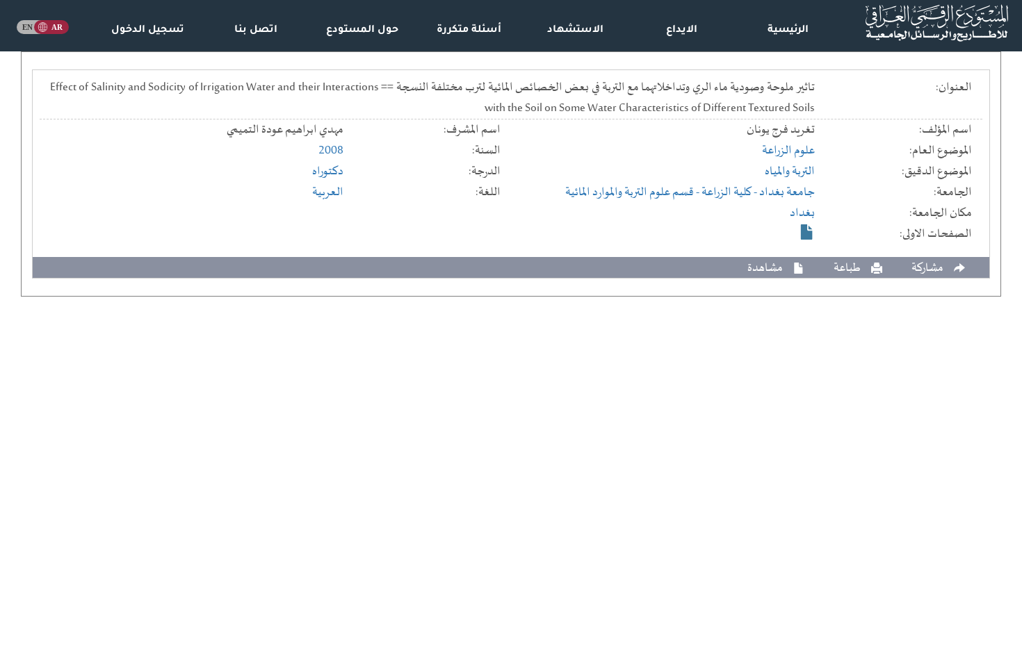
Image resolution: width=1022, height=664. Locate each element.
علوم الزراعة (788, 150)
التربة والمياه (790, 171)
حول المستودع (362, 30)
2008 (330, 150)
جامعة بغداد (787, 192)
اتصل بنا (255, 30)
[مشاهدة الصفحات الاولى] (807, 232)
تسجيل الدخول (147, 30)
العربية (327, 192)
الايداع (681, 30)
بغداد (802, 213)
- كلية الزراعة (730, 192)
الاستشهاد (575, 30)
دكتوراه (327, 171)
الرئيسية (788, 30)
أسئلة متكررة (469, 30)
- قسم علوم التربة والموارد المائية (633, 192)
